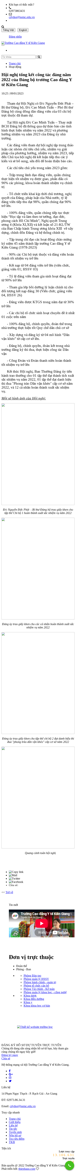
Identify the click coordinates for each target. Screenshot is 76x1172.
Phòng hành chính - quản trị (40, 982)
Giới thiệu (14, 1122)
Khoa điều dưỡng (34, 998)
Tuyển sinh (15, 1132)
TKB (12, 1142)
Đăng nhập (15, 36)
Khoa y (28, 1002)
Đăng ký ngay (9, 1055)
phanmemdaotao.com (59, 1027)
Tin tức (13, 1128)
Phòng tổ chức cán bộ (36, 985)
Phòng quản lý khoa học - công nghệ (45, 992)
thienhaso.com (26, 1168)
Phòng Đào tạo (32, 975)
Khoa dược (30, 995)
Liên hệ (13, 1125)
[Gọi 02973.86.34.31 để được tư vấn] (69, 1165)
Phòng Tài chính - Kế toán (39, 988)
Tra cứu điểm (16, 1138)
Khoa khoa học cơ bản (37, 1005)
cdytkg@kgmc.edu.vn (22, 17)
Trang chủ (15, 63)
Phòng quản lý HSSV (36, 978)
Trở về (9, 892)
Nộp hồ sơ (15, 1135)
